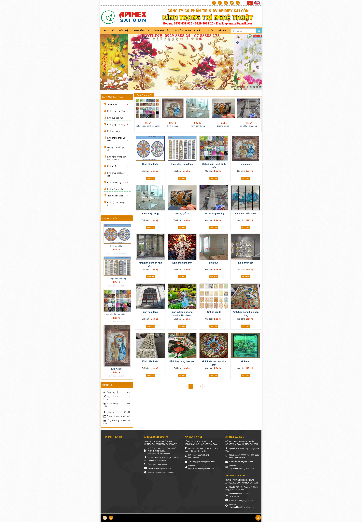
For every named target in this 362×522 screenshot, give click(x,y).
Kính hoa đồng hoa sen (182, 361)
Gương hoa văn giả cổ (115, 148)
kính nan (245, 361)
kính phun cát (245, 262)
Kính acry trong (173, 125)
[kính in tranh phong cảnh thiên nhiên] (182, 296)
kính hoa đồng (150, 312)
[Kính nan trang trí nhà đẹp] (150, 247)
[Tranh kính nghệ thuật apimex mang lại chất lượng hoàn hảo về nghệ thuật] (124, 17)
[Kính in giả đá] (213, 296)
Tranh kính (112, 104)
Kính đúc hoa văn (115, 117)
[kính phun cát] (245, 247)
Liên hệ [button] (222, 30)
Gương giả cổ (198, 125)
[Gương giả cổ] (198, 108)
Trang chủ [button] (108, 30)
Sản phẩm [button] (139, 30)
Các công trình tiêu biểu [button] (187, 30)
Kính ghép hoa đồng (182, 164)
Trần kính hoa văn (115, 195)
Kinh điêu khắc (150, 361)
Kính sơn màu (113, 131)
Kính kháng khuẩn (115, 189)
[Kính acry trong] (172, 108)
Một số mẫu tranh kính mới (214, 165)
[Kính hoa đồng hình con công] (245, 296)
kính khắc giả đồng (223, 125)
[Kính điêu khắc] (150, 148)
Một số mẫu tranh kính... (117, 314)
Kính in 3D (112, 166)
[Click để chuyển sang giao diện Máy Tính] (111, 518)
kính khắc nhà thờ (182, 262)
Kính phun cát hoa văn (115, 174)
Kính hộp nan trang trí (115, 204)
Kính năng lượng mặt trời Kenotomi (116, 158)
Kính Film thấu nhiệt (248, 125)
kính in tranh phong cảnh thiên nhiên (182, 313)
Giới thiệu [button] (124, 30)
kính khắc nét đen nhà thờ (214, 363)
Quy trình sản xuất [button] (158, 30)
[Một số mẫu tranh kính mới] (213, 148)
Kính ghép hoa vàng (116, 124)
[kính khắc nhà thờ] (182, 247)
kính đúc (213, 262)
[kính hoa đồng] (150, 296)
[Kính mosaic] (147, 108)
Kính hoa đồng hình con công (246, 313)
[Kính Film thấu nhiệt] (248, 108)
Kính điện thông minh (116, 182)
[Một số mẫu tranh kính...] (117, 300)
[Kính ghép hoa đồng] (182, 148)
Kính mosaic (147, 125)
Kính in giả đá (213, 312)
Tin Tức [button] (210, 30)
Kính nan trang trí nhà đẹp (150, 264)
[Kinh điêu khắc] (150, 345)
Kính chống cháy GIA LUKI (116, 139)
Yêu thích (150, 178)
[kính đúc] (213, 247)
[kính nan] (245, 345)
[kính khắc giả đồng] (223, 108)
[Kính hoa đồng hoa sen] (182, 345)
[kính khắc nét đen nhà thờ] (213, 345)
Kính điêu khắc (150, 164)
